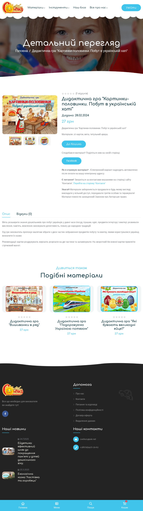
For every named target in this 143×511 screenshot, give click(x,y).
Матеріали (35, 7)
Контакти (80, 399)
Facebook (71, 161)
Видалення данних (85, 421)
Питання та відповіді (86, 404)
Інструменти (58, 7)
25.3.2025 (24, 470)
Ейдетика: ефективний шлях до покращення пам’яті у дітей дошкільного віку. (28, 453)
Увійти (131, 7)
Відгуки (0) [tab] (24, 214)
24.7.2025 (24, 439)
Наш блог (79, 7)
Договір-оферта (84, 415)
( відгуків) (82, 93)
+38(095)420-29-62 (89, 447)
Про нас (80, 393)
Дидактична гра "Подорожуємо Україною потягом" (71, 325)
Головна (21, 51)
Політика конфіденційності (89, 410)
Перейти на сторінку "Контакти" (89, 183)
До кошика (73, 144)
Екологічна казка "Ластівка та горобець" (29, 477)
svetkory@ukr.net (88, 439)
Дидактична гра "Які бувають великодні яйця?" (119, 325)
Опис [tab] (6, 214)
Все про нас (98, 7)
